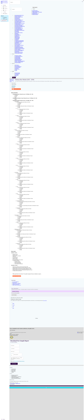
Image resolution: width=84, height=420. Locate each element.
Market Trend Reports (18, 60)
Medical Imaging (17, 37)
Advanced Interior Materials (19, 28)
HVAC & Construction (18, 43)
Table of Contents (14, 84)
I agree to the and (17, 361)
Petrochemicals (17, 51)
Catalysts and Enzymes (18, 20)
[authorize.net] (12, 338)
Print (13, 308)
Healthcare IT (17, 35)
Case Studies (17, 74)
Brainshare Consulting (18, 55)
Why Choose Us (17, 65)
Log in (14, 76)
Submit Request (14, 363)
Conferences (16, 68)
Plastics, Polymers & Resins (19, 52)
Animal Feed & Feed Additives (19, 24)
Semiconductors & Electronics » (19, 15)
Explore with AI (4, 20)
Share (13, 303)
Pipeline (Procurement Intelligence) (16, 376)
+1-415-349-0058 (12, 383)
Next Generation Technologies (19, 45)
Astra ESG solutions (18, 62)
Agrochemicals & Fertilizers (19, 46)
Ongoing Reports (17, 73)
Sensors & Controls (17, 19)
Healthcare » (17, 33)
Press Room (16, 75)
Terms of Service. (22, 361)
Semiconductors (17, 18)
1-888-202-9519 (18, 383)
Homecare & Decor (35, 14)
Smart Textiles (17, 31)
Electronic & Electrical (35, 13)
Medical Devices (17, 36)
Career (16, 70)
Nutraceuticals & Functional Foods (20, 26)
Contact (16, 69)
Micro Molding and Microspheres (19, 30)
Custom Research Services (18, 56)
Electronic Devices (17, 17)
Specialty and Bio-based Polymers (19, 23)
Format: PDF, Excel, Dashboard (17, 283)
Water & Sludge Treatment (18, 53)
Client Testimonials (17, 67)
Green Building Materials (18, 29)
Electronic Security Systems (19, 16)
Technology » (17, 39)
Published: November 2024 (16, 284)
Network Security (17, 44)
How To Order (14, 369)
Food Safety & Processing (18, 25)
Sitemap (13, 372)
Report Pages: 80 (15, 282)
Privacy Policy (16, 361)
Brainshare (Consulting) (15, 375)
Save (13, 306)
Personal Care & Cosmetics (19, 50)
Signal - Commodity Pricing (19, 61)
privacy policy (45, 300)
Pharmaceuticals (17, 38)
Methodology (13, 87)
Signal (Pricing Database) (15, 377)
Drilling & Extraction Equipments (19, 48)
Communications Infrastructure (19, 41)
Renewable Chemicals (18, 22)
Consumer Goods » (35, 10)
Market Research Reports (18, 59)
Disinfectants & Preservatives (19, 47)
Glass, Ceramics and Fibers (19, 32)
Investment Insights (17, 58)
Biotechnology (17, 34)
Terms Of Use (13, 371)
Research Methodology (18, 66)
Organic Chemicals (17, 49)
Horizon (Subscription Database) (16, 378)
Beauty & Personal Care (35, 11)
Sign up (14, 77)
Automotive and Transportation (19, 40)
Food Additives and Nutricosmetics (20, 21)
